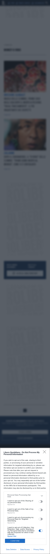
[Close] (45, 452)
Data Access (25, 549)
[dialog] (25, 501)
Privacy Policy (38, 549)
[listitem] (25, 495)
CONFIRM (15, 541)
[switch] (41, 501)
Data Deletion (11, 549)
